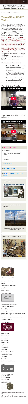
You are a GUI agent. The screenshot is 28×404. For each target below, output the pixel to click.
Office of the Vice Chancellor (7, 281)
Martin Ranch (7, 157)
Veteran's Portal (4, 356)
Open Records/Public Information (8, 361)
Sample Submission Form (15, 65)
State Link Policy (4, 340)
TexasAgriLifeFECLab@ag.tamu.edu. (13, 67)
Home (2, 12)
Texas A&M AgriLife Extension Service (9, 304)
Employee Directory (5, 290)
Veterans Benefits (4, 347)
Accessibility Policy (5, 338)
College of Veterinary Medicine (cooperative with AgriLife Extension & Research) (13, 314)
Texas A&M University (6, 309)
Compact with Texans (5, 333)
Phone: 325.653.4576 (5, 377)
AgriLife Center (4, 288)
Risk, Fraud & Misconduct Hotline (8, 352)
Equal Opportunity (5, 345)
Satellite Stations (6, 150)
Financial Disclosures (5, 358)
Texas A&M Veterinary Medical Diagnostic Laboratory (12, 317)
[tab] (14, 147)
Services (3, 283)
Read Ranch (6, 159)
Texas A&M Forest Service (6, 319)
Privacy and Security (5, 335)
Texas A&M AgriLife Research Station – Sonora (13, 154)
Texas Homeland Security (6, 354)
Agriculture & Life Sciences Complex (8, 285)
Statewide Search (4, 342)
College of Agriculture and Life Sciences (9, 311)
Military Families (4, 349)
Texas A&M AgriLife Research (7, 306)
